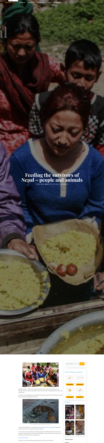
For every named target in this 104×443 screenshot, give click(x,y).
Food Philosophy (57, 2)
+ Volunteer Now (69, 417)
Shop (49, 2)
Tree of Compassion (49, 427)
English (11, 0)
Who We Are (22, 2)
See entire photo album (23, 437)
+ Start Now (68, 433)
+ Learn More (78, 433)
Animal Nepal (40, 427)
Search (82, 363)
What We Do (31, 2)
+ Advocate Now (79, 417)
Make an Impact (41, 2)
